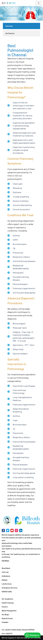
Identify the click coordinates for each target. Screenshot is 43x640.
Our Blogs (5, 614)
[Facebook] (3, 530)
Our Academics (7, 599)
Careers (5, 607)
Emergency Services (9, 588)
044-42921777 (7, 634)
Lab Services (7, 584)
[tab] (21, 26)
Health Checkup (8, 603)
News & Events (7, 618)
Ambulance (6, 576)
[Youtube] (12, 530)
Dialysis (4, 580)
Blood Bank (6, 568)
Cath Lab (5, 572)
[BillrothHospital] (8, 3)
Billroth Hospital (8, 638)
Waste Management (9, 611)
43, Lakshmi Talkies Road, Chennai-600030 (18, 630)
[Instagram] (16, 530)
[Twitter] (7, 530)
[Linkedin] (20, 530)
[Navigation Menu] (38, 3)
